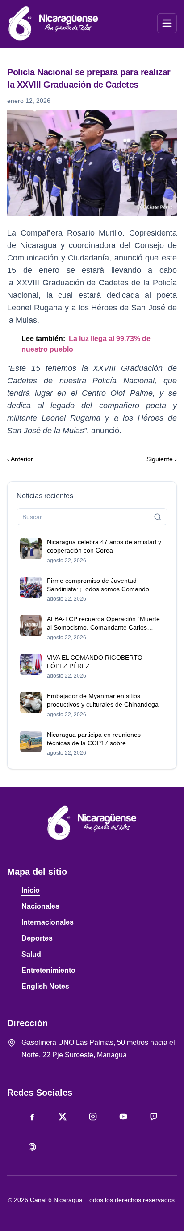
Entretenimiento (48, 970)
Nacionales (40, 906)
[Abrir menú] (167, 23)
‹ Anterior (20, 459)
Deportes (37, 938)
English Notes (45, 986)
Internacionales (47, 922)
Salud (31, 954)
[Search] (158, 517)
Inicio (30, 890)
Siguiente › (161, 459)
